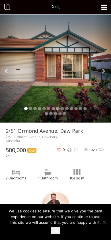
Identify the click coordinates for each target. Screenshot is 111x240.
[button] (8, 69)
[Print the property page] (69, 150)
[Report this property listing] (76, 150)
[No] (104, 222)
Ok (55, 230)
